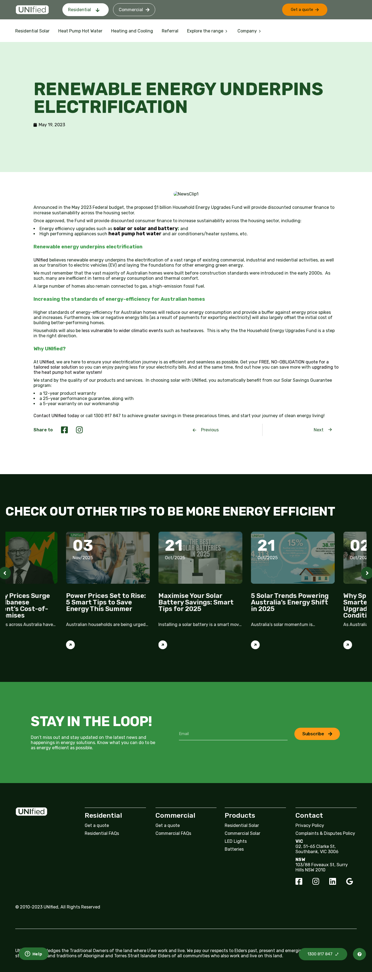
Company (247, 31)
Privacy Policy (309, 825)
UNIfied (41, 260)
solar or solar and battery (145, 228)
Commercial (131, 9)
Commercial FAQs (173, 833)
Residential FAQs (102, 833)
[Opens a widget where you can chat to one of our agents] (29, 954)
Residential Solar (32, 31)
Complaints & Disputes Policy (325, 833)
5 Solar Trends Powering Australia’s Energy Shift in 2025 (229, 602)
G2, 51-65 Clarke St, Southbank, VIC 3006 (317, 849)
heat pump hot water (134, 234)
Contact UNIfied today (56, 415)
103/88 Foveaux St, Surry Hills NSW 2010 (321, 867)
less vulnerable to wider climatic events (122, 330)
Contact (309, 815)
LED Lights (236, 841)
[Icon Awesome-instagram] (315, 881)
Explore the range (205, 31)
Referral (170, 31)
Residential (79, 9)
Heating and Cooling (132, 31)
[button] (304, 10)
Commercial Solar (242, 833)
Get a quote (97, 825)
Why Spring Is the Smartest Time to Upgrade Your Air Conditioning (311, 605)
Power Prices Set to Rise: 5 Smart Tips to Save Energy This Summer (45, 602)
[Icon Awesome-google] (349, 881)
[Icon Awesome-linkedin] (332, 881)
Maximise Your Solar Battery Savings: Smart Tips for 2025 (135, 602)
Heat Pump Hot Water (80, 31)
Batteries (234, 849)
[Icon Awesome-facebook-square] (298, 881)
